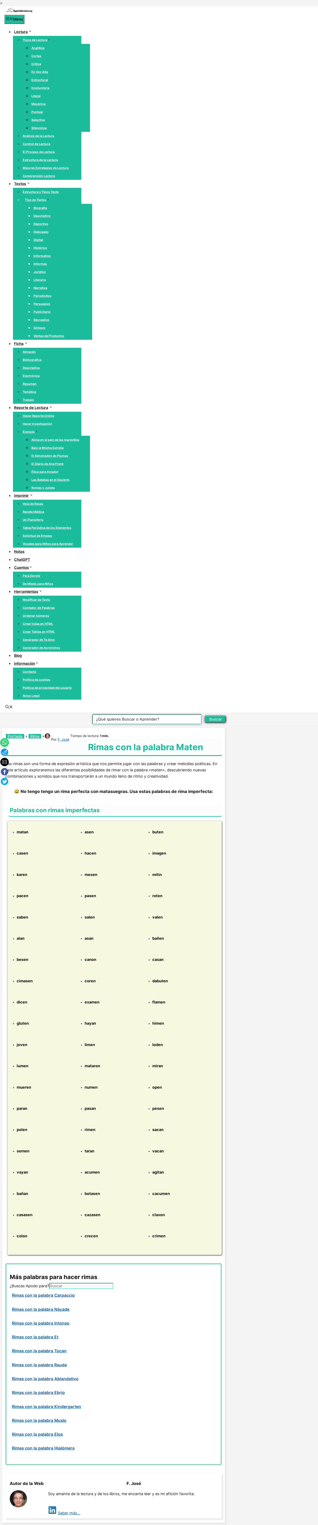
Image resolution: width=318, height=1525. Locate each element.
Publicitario (42, 312)
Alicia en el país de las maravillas (55, 440)
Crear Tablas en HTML (39, 631)
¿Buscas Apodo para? (29, 1286)
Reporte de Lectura (31, 407)
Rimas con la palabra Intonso (40, 1323)
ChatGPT (22, 559)
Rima (34, 736)
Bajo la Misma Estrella (47, 448)
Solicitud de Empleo (37, 536)
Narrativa (40, 288)
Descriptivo (42, 216)
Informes (40, 264)
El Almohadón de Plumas (49, 456)
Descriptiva (31, 368)
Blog (18, 655)
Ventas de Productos (49, 336)
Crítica (36, 64)
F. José (63, 739)
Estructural (39, 80)
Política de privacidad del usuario (47, 687)
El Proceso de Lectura (39, 152)
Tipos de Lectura (35, 40)
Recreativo (41, 320)
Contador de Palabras (39, 607)
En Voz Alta (39, 72)
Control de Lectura (36, 144)
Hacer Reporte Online (38, 416)
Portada (15, 736)
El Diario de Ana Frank (47, 464)
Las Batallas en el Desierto (50, 480)
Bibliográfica (32, 360)
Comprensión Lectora (39, 176)
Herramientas (26, 591)
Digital (38, 240)
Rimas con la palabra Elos (37, 1434)
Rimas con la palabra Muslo (39, 1420)
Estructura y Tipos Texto (41, 192)
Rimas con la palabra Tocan (39, 1350)
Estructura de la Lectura (40, 160)
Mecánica (38, 104)
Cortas (36, 56)
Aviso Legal (31, 695)
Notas (19, 551)
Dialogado (41, 232)
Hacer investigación (37, 424)
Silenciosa (39, 128)
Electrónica (31, 376)
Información (24, 663)
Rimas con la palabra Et (35, 1337)
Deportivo (41, 224)
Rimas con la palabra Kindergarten (46, 1406)
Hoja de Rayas (33, 504)
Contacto (29, 671)
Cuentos (21, 567)
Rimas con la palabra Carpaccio (43, 1295)
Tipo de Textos (36, 200)
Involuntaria (40, 88)
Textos (20, 184)
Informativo (42, 256)
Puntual (37, 112)
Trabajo (28, 400)
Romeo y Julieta (43, 488)
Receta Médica (33, 512)
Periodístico (42, 296)
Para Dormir (31, 575)
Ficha (19, 343)
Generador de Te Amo (39, 639)
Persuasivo (42, 304)
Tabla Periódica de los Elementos (47, 528)
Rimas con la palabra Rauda (39, 1364)
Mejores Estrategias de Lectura (46, 168)
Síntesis (39, 328)
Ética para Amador (45, 472)
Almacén (29, 352)
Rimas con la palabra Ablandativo (45, 1378)
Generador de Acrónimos (41, 647)
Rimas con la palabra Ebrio (38, 1392)
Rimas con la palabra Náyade (40, 1309)
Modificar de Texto (36, 599)
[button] (9, 707)
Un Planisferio (33, 520)
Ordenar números (36, 615)
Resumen (30, 384)
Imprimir (21, 495)
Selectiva (38, 120)
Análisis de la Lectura (38, 136)
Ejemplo (29, 432)
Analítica (37, 48)
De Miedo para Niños (38, 583)
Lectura (21, 32)
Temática (29, 392)
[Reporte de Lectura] (19, 11)
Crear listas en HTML (38, 623)
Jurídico (40, 272)
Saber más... (69, 1513)
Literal (36, 96)
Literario (40, 280)
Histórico (40, 248)
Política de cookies (36, 679)
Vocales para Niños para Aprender (48, 544)
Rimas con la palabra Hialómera (43, 1448)
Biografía (40, 208)
